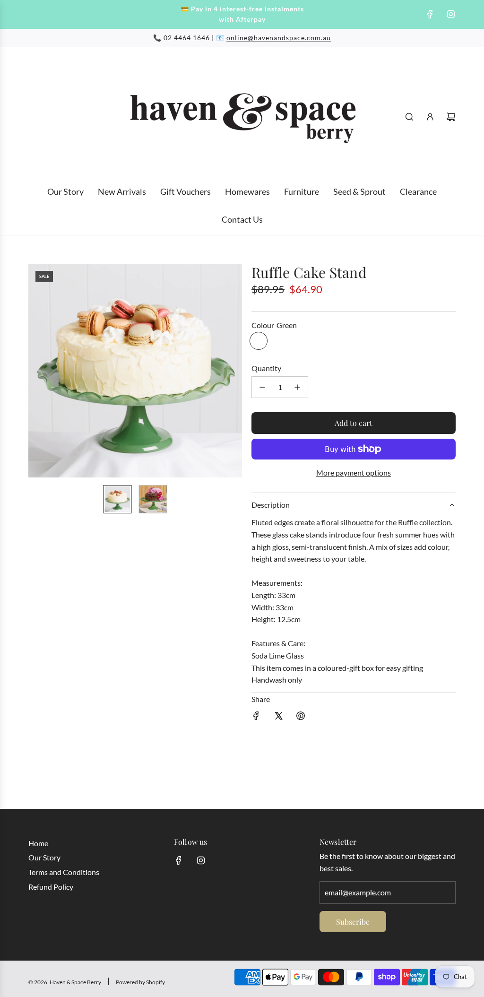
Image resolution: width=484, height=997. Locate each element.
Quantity (266, 368)
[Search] (409, 116)
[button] (35, 370)
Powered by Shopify (140, 982)
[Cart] (451, 116)
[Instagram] (451, 14)
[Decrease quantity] (262, 387)
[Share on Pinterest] (300, 717)
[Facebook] (430, 14)
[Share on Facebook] (256, 717)
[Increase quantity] (297, 387)
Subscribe (353, 922)
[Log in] (430, 116)
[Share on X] (278, 717)
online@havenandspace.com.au (278, 38)
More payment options (353, 472)
